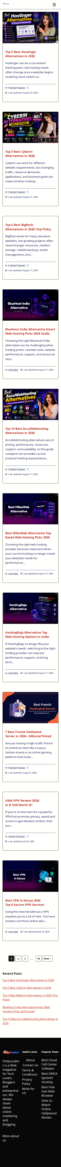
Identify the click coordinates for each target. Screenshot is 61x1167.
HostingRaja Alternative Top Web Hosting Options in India (27, 634)
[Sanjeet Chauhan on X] (28, 836)
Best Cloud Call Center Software (49, 1064)
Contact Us (30, 1065)
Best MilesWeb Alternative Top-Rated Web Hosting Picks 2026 (28, 535)
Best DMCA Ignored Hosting (49, 1077)
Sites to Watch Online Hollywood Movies (49, 1108)
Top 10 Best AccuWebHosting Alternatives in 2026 (26, 431)
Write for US (28, 1091)
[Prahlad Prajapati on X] (28, 87)
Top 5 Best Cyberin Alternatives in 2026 (20, 154)
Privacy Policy (27, 1081)
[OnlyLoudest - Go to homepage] (6, 4)
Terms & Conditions (29, 1072)
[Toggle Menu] (54, 4)
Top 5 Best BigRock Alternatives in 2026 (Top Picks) (28, 227)
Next (46, 958)
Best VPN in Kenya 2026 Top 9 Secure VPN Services (24, 902)
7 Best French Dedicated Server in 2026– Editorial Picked (28, 734)
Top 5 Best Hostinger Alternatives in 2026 (20, 54)
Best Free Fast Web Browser (48, 1091)
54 (38, 958)
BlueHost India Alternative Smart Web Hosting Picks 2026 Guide (30, 331)
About (30, 1060)
